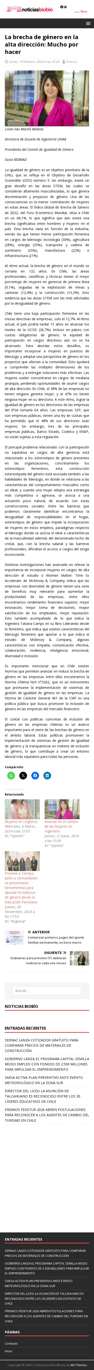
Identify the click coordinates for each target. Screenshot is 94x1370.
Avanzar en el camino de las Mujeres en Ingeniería (61, 826)
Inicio (8, 1351)
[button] (87, 23)
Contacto (11, 1343)
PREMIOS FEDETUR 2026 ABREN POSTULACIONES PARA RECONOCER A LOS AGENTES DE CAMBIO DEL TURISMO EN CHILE (47, 1115)
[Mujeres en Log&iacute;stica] (22, 809)
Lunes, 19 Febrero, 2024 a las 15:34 (34, 61)
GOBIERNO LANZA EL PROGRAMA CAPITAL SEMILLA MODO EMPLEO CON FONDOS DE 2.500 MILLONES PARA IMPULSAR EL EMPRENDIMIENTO (47, 1064)
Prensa (71, 61)
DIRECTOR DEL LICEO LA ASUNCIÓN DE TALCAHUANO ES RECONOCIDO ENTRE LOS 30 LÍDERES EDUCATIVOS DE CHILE (42, 1096)
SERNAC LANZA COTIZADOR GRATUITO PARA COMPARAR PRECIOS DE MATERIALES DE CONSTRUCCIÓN (41, 1045)
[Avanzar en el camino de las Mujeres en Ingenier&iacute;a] (62, 809)
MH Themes (79, 1365)
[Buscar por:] (47, 991)
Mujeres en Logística (21, 821)
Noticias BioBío (21, 1006)
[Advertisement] (47, 1176)
